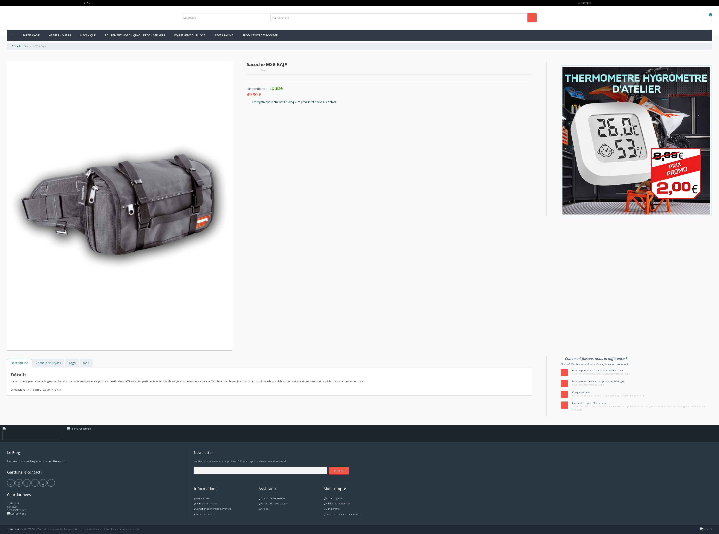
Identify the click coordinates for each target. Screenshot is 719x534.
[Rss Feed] (51, 482)
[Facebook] (11, 482)
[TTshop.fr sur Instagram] (35, 482)
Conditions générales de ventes (213, 508)
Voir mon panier (334, 498)
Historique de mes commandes (342, 514)
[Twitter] (19, 482)
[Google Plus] (27, 482)
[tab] (19, 363)
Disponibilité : (257, 89)
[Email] (43, 482)
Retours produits (205, 514)
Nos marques (203, 498)
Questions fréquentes (272, 498)
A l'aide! (264, 508)
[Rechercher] (532, 17)
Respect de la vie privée (273, 503)
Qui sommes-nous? (206, 503)
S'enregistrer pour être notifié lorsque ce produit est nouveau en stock (293, 102)
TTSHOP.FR (13, 529)
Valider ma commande (338, 503)
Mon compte (332, 508)
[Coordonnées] (16, 513)
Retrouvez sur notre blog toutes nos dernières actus (36, 461)
